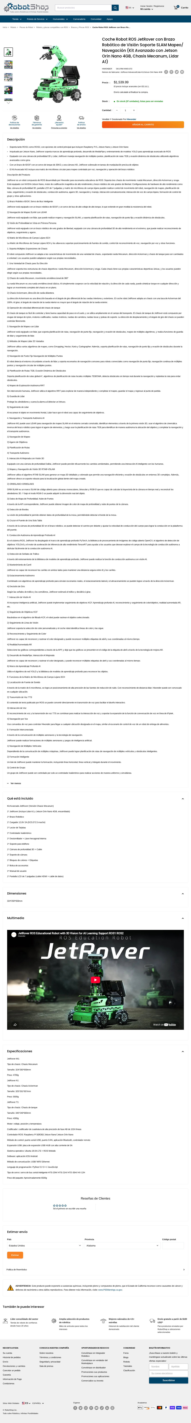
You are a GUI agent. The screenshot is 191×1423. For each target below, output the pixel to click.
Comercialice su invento (92, 1380)
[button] (8, 103)
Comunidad (96, 19)
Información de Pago (12, 1379)
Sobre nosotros (46, 1353)
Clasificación (129, 1370)
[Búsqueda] (115, 8)
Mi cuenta (145, 9)
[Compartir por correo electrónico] (182, 72)
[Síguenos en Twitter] (80, 1408)
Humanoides (59, 19)
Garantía (7, 1375)
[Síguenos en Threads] (112, 1408)
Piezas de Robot (26, 27)
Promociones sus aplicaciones (95, 1376)
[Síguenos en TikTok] (102, 1408)
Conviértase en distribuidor (93, 1367)
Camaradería (79, 19)
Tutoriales (127, 1366)
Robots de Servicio (36, 19)
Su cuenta (7, 1353)
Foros (126, 1353)
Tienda (15, 19)
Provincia (89, 1239)
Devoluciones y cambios (14, 1366)
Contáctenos (8, 1383)
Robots (13, 27)
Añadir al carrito (143, 124)
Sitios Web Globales (11, 1403)
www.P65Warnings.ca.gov (110, 1290)
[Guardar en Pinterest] (171, 72)
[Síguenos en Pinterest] (91, 1408)
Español (37, 1403)
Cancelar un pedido (11, 1370)
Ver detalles (14, 128)
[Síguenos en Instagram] (86, 1408)
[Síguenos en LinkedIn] (107, 1408)
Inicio (5, 27)
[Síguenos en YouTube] (96, 1408)
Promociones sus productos (94, 1372)
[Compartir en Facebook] (166, 72)
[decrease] (117, 110)
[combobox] (83, 7)
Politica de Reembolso (16, 1269)
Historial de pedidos (12, 1357)
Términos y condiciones (50, 1357)
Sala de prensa (46, 1366)
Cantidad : (107, 110)
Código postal (169, 1239)
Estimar (15, 1255)
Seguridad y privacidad (49, 1361)
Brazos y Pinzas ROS (80, 27)
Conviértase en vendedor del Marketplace (94, 1361)
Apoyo (110, 19)
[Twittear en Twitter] (177, 72)
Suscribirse (169, 1380)
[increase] (134, 110)
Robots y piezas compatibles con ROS (52, 27)
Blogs (125, 1357)
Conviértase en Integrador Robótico (93, 1354)
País (9, 1239)
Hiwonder (107, 69)
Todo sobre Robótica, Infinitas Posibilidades (20, 1413)
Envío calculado (121, 92)
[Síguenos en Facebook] (75, 1408)
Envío (5, 1361)
